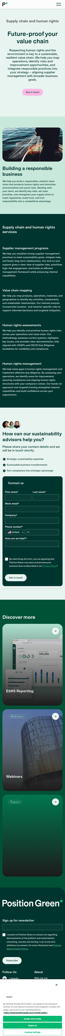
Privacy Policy (49, 566)
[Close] (56, 984)
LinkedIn (14, 978)
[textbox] (14, 532)
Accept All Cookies (32, 1019)
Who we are (41, 978)
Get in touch (32, 92)
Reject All (32, 1025)
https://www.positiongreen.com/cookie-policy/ (25, 1013)
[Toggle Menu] (58, 4)
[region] (32, 1007)
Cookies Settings (32, 1032)
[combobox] (14, 532)
